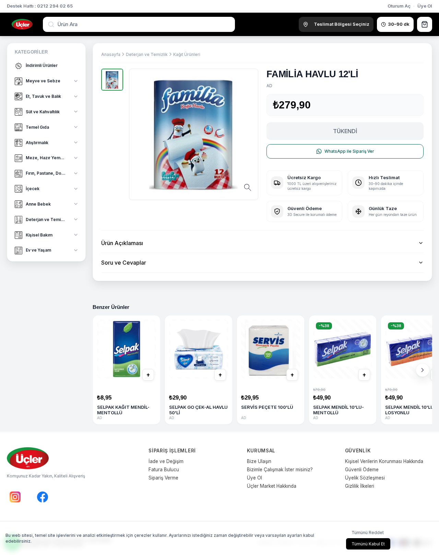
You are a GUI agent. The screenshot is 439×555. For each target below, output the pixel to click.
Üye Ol (424, 6)
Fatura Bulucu (164, 469)
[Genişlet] (76, 81)
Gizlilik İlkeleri (359, 486)
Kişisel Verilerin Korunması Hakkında (384, 461)
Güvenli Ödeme (362, 469)
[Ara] (52, 24)
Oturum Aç (399, 6)
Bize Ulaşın (259, 461)
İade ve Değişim (166, 461)
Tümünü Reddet (368, 532)
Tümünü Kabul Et (368, 543)
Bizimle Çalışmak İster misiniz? (280, 469)
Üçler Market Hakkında (271, 486)
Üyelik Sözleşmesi (365, 478)
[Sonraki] (422, 370)
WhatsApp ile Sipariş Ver (349, 151)
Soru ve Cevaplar (123, 262)
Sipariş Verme (163, 478)
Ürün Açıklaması (122, 243)
